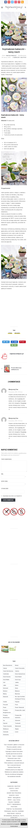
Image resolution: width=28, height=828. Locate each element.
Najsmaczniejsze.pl (14, 7)
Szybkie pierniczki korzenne (14, 753)
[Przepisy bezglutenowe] (6, 511)
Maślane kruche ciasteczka (14, 760)
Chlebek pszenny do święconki (14, 769)
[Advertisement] (14, 307)
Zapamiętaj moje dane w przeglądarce (12, 495)
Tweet (7, 341)
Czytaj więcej (14, 826)
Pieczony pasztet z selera (14, 747)
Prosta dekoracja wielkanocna (16, 368)
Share (15, 341)
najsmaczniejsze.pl (11, 55)
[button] (2, 7)
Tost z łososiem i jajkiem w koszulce (14, 744)
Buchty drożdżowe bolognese (14, 774)
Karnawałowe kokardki (14, 776)
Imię (2, 474)
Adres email (4, 481)
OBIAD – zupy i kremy (14, 800)
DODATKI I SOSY (14, 795)
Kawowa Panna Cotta (14, 767)
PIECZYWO (14, 806)
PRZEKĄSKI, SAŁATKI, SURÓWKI (14, 811)
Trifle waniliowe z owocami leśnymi (14, 763)
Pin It (23, 341)
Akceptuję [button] (24, 824)
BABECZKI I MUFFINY (20, 57)
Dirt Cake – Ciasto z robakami (14, 756)
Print (15, 345)
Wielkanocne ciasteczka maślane (14, 772)
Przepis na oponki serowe (14, 749)
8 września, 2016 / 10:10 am (15, 392)
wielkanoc (17, 333)
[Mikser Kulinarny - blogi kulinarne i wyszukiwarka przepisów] (13, 648)
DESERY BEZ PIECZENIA (14, 793)
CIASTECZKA (14, 790)
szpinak (10, 333)
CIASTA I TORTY (14, 788)
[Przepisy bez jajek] (14, 511)
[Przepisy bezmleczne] (21, 511)
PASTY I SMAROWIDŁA (14, 804)
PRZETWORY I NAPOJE (14, 813)
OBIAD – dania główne (14, 797)
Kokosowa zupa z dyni (14, 758)
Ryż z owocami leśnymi (14, 765)
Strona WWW (4, 488)
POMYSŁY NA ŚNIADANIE (14, 809)
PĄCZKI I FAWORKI (14, 802)
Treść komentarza (6, 459)
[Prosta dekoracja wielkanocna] (7, 368)
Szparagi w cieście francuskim (14, 751)
